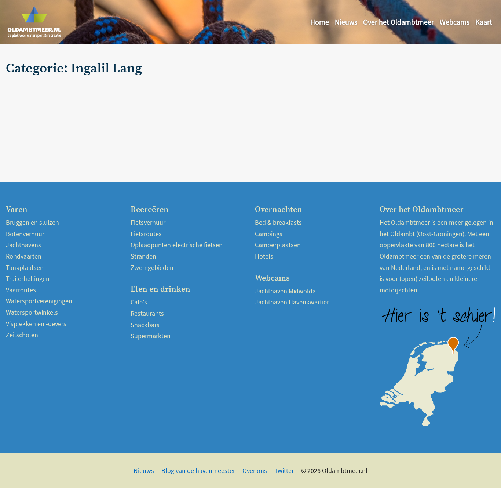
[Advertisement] (415, 112)
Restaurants (147, 313)
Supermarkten (151, 336)
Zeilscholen (22, 334)
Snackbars (145, 325)
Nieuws (346, 21)
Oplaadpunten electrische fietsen (177, 245)
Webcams (454, 21)
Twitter (284, 470)
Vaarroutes (21, 290)
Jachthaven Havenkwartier (292, 302)
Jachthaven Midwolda (285, 291)
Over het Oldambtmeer (398, 21)
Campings (268, 233)
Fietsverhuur (148, 222)
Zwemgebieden (152, 267)
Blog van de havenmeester (198, 470)
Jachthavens (23, 245)
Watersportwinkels (32, 312)
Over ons (254, 470)
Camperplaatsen (278, 245)
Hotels (264, 256)
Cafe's (139, 302)
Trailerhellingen (28, 278)
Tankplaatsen (25, 267)
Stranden (143, 256)
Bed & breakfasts (278, 222)
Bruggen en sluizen (32, 222)
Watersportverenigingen (39, 301)
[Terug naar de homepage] (34, 22)
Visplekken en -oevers (36, 323)
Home (319, 21)
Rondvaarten (23, 256)
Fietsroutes (146, 233)
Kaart (483, 21)
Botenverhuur (25, 233)
